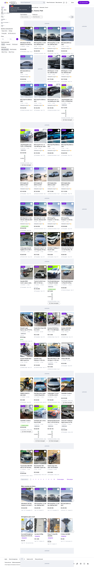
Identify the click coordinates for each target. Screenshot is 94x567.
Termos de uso (8, 562)
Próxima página (60, 479)
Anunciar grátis (84, 2)
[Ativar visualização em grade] (72, 17)
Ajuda (6, 559)
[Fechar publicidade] (22, 559)
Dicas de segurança (13, 559)
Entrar (72, 2)
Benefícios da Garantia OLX (7, 28)
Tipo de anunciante (5, 42)
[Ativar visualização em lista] (69, 17)
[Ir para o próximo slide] (72, 500)
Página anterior (24, 479)
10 (54, 479)
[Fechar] (30, 7)
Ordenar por (3, 47)
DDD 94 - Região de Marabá (32, 7)
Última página (70, 479)
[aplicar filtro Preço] (17, 39)
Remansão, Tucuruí (44, 7)
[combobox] (33, 2)
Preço (2, 36)
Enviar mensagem (68, 119)
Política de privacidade (17, 562)
